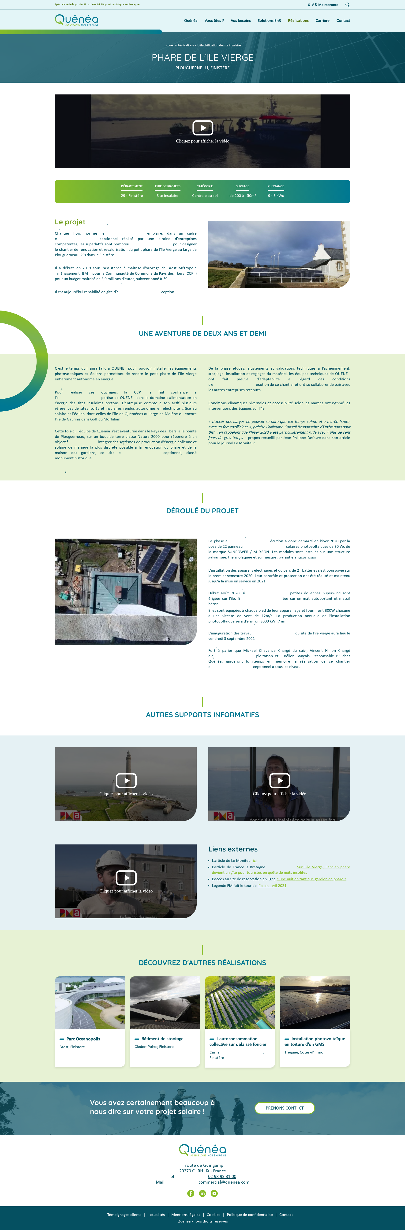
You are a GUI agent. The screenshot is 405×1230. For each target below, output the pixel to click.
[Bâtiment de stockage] (165, 1002)
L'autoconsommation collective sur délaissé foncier (238, 1042)
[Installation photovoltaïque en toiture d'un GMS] (315, 1002)
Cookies (213, 1215)
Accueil (169, 45)
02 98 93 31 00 (222, 1176)
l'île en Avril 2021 (272, 886)
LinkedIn (202, 1193)
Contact (286, 1215)
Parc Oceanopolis (83, 1039)
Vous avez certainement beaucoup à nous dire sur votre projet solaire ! (152, 1107)
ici (255, 861)
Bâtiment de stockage (163, 1039)
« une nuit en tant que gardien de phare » (311, 879)
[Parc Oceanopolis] (90, 1002)
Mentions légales (185, 1215)
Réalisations (185, 45)
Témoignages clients (124, 1215)
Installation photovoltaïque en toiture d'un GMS (315, 1042)
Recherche (347, 5)
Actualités (156, 1215)
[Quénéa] (76, 20)
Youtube (214, 1193)
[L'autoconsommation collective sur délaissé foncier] (240, 1002)
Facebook (190, 1193)
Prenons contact (285, 1108)
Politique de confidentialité (250, 1215)
